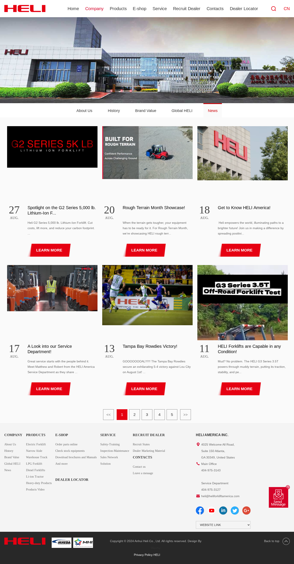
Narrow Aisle (34, 450)
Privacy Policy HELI (147, 554)
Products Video (35, 489)
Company (94, 8)
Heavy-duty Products (39, 483)
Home (73, 8)
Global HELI (182, 111)
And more (61, 463)
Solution (105, 463)
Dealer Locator (244, 8)
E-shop (139, 8)
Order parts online (66, 444)
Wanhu (155, 548)
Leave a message (143, 473)
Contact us (139, 466)
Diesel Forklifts (35, 470)
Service (160, 8)
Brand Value (145, 111)
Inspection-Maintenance (114, 450)
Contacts (215, 8)
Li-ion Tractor (35, 476)
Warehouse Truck (36, 457)
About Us (84, 111)
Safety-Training (110, 444)
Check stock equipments (70, 450)
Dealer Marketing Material (149, 450)
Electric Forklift (36, 444)
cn (287, 8)
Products (118, 8)
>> (185, 414)
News (213, 111)
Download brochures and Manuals (76, 457)
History (114, 111)
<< (108, 414)
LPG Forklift (34, 463)
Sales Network (109, 457)
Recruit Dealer (186, 8)
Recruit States (141, 444)
